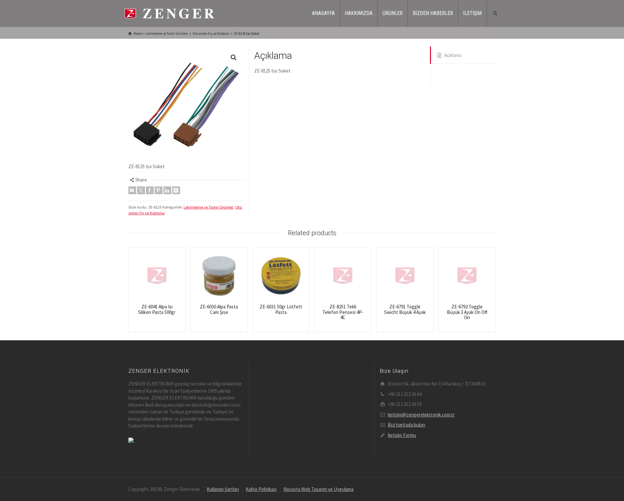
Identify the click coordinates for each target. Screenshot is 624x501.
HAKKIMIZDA (358, 13)
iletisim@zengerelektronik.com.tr (421, 415)
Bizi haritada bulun (406, 425)
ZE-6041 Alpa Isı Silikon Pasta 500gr (157, 309)
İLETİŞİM (472, 13)
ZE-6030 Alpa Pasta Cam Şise (219, 309)
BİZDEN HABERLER (433, 13)
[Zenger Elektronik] (169, 13)
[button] (234, 57)
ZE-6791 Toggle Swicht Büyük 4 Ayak (405, 309)
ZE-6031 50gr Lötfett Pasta (281, 309)
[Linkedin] (167, 190)
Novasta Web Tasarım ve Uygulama (318, 489)
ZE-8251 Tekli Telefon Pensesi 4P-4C (342, 312)
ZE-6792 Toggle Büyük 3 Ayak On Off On (467, 312)
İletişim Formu (402, 435)
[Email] (132, 190)
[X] (141, 190)
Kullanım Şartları (223, 489)
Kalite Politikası (261, 489)
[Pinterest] (158, 190)
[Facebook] (150, 190)
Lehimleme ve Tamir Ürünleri (208, 207)
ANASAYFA (323, 13)
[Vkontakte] (176, 190)
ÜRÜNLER (393, 13)
